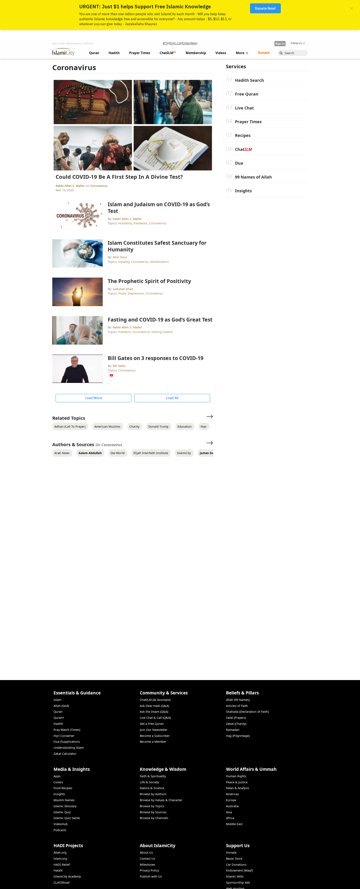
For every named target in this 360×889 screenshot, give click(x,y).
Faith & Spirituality (153, 776)
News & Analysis (237, 788)
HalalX (58, 870)
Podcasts (60, 830)
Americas (232, 794)
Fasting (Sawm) (161, 332)
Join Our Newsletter (154, 730)
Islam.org (60, 858)
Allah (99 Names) (238, 700)
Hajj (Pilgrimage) (238, 736)
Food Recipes (63, 788)
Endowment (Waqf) (239, 870)
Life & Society (149, 782)
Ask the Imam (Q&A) (154, 712)
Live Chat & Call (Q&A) (155, 718)
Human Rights (236, 776)
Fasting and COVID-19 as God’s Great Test (160, 319)
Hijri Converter (64, 736)
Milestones (147, 865)
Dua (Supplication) (67, 742)
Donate (231, 852)
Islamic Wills (235, 876)
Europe (231, 800)
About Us (146, 852)
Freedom (124, 332)
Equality (123, 262)
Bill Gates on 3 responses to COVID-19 (155, 357)
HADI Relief (62, 865)
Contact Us (147, 858)
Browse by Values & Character (161, 800)
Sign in (280, 43)
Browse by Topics (152, 806)
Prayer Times (248, 122)
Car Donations (236, 865)
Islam (57, 700)
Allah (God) (61, 706)
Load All (172, 398)
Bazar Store (234, 858)
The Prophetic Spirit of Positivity (149, 280)
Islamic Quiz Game (67, 818)
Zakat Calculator (65, 754)
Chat (243, 149)
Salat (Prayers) (236, 718)
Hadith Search (249, 80)
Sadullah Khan (123, 289)
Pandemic (141, 223)
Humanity (125, 223)
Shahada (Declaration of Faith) (247, 712)
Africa (230, 818)
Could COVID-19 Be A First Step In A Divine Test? (119, 176)
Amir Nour (120, 257)
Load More (93, 398)
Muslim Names (64, 800)
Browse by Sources (153, 812)
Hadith (58, 724)
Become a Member (153, 742)
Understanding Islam (69, 748)
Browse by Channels (154, 818)
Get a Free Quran (152, 724)
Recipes (243, 135)
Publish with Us (151, 876)
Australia (232, 806)
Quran (58, 712)
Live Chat (244, 108)
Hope (122, 293)
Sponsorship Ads (238, 882)
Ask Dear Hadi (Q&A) (154, 706)
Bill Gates (119, 366)
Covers (58, 782)
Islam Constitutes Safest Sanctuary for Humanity (157, 246)
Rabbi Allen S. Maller (71, 186)
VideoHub (61, 824)
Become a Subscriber (155, 736)
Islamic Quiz (62, 812)
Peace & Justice (237, 782)
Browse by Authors (153, 794)
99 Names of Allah (253, 177)
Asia (229, 812)
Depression (136, 293)
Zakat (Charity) (236, 724)
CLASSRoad (62, 882)
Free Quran (246, 94)
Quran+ (59, 718)
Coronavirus (99, 186)
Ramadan (232, 730)
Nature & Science (152, 788)
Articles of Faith (237, 706)
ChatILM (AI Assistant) (155, 700)
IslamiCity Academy (67, 876)
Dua (239, 163)
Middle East (234, 824)
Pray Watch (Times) (67, 730)
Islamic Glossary (65, 806)
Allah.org (60, 852)
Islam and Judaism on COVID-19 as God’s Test (159, 207)
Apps (57, 776)
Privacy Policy (149, 870)
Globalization (159, 262)
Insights (243, 191)
